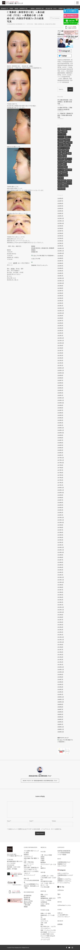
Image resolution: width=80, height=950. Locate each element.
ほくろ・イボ (44, 885)
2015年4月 (60, 537)
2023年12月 (61, 278)
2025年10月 (61, 223)
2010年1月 (60, 694)
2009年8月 (60, 707)
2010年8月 (60, 677)
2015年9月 (60, 525)
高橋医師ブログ (62, 864)
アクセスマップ (28, 856)
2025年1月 (60, 246)
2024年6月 (60, 263)
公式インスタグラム (63, 873)
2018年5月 (60, 445)
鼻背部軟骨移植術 (61, 188)
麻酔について (27, 865)
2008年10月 (61, 732)
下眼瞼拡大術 (67, 139)
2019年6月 (60, 413)
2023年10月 (61, 283)
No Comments (55, 18)
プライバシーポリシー (64, 916)
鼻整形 (54, 24)
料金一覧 (26, 878)
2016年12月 (61, 487)
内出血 (13, 268)
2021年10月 (61, 343)
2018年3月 (60, 450)
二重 (65, 142)
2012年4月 (60, 627)
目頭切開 (64, 156)
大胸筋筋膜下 (64, 153)
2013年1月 (60, 604)
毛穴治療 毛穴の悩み (46, 881)
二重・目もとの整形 (46, 855)
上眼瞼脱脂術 (60, 139)
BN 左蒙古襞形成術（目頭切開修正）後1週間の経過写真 (65, 101)
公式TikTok (61, 890)
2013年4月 (60, 597)
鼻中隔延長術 (27, 895)
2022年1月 (60, 335)
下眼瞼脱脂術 (60, 142)
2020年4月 (60, 388)
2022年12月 (61, 308)
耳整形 (42, 858)
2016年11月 (61, 490)
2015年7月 (60, 530)
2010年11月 (61, 669)
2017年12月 (61, 457)
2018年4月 (60, 447)
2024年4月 (60, 268)
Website (54, 821)
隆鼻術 (59, 172)
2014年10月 (61, 552)
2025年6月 (60, 233)
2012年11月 (61, 609)
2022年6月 (60, 323)
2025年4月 (60, 238)
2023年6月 (60, 293)
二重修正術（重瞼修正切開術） (64, 145)
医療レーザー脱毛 (46, 913)
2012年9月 (60, 614)
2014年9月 (60, 555)
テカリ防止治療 (45, 887)
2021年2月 (60, 363)
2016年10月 (61, 492)
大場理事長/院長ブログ (64, 862)
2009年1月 (60, 724)
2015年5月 (60, 535)
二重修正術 (70, 142)
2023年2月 (60, 303)
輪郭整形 (43, 862)
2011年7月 (60, 649)
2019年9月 (60, 405)
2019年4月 (60, 417)
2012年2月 (60, 632)
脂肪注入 (64, 164)
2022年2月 (60, 333)
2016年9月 (60, 495)
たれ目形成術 (64, 131)
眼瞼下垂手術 (60, 161)
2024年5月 (60, 265)
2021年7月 (60, 350)
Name (9, 821)
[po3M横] (18, 145)
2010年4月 (60, 687)
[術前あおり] (18, 235)
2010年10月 (61, 672)
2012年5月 (60, 624)
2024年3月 (60, 270)
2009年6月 (60, 712)
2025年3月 (60, 241)
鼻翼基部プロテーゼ (67, 183)
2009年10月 (61, 702)
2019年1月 (60, 425)
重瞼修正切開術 (68, 169)
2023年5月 (60, 295)
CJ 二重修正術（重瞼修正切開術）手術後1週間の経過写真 (65, 115)
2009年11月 (61, 699)
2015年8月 (60, 527)
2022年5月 (60, 325)
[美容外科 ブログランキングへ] (32, 263)
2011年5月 (60, 654)
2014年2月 (60, 572)
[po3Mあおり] (18, 211)
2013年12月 (61, 577)
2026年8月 (60, 198)
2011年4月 (60, 657)
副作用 (15, 263)
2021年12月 (61, 338)
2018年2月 (60, 452)
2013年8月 (60, 587)
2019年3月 (60, 420)
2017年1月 (60, 485)
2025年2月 (60, 243)
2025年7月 (60, 231)
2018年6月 (60, 442)
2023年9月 (60, 285)
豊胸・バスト (44, 894)
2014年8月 (60, 557)
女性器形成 (44, 902)
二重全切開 (27, 905)
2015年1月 (60, 545)
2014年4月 (60, 567)
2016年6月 (60, 502)
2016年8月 (60, 497)
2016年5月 (60, 505)
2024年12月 (61, 248)
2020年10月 (61, 373)
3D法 (31, 66)
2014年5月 (60, 565)
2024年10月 (61, 253)
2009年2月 (60, 722)
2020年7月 (60, 380)
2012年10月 (61, 612)
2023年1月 (60, 305)
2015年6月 (60, 532)
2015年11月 (61, 520)
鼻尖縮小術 (60, 183)
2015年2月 (60, 542)
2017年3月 (60, 480)
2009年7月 (60, 709)
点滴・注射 (44, 922)
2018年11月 (61, 430)
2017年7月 (60, 470)
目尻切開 (59, 156)
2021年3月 (60, 360)
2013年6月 (60, 592)
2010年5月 (60, 684)
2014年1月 (60, 575)
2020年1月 (60, 395)
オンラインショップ (29, 875)
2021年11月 (61, 340)
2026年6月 (60, 203)
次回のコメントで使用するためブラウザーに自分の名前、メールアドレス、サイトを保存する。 (35, 829)
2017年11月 (61, 460)
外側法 (59, 153)
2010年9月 (60, 674)
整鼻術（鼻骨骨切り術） (40, 24)
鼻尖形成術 (69, 180)
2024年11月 (61, 251)
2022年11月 (61, 310)
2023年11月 (61, 280)
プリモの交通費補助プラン (31, 884)
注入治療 (43, 919)
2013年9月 (60, 584)
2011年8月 (60, 647)
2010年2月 (60, 692)
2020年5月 (60, 385)
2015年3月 (60, 540)
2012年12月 (61, 607)
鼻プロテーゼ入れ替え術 (63, 175)
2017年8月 (60, 467)
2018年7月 (60, 440)
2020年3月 (60, 390)
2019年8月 (60, 408)
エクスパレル (44, 921)
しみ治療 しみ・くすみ (47, 875)
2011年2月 (60, 662)
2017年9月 (60, 465)
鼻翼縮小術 (34, 252)
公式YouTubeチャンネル (64, 905)
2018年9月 (60, 435)
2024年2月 (60, 273)
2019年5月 (60, 415)
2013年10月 (61, 582)
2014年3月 (60, 570)
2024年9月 (60, 255)
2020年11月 (61, 370)
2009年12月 (61, 697)
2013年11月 (61, 579)
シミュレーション (29, 864)
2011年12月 (61, 637)
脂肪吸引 (59, 164)
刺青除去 (43, 905)
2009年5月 (60, 714)
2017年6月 (60, 472)
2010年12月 (61, 667)
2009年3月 (60, 719)
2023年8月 (60, 288)
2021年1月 (60, 365)
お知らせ (60, 913)
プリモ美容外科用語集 (64, 852)
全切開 (59, 150)
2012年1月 (60, 634)
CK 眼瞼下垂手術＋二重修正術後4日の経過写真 (65, 108)
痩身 (42, 924)
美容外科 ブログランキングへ (39, 265)
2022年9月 (60, 315)
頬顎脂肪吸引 (64, 172)
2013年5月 (60, 594)
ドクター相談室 (62, 854)
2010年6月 (60, 682)
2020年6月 (60, 383)
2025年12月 (61, 218)
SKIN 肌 (43, 872)
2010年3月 (60, 689)
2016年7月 (60, 500)
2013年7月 (60, 589)
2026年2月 (60, 213)
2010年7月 (60, 679)
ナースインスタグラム (64, 882)
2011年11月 (61, 639)
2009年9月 (60, 704)
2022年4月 (60, 328)
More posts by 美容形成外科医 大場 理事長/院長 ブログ (40, 780)
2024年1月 (60, 275)
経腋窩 (66, 161)
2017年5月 (60, 475)
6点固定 (62, 128)
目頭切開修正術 (61, 158)
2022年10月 (61, 313)
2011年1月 (60, 664)
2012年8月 (60, 617)
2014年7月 (60, 560)
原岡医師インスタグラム (64, 881)
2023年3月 (60, 300)
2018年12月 (61, 427)
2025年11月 (61, 221)
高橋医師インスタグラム (64, 879)
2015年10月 (61, 522)
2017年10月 (61, 462)
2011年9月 (60, 644)
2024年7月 (60, 260)
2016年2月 (60, 512)
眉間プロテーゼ (68, 158)
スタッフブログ (62, 866)
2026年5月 (60, 206)
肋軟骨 (69, 161)
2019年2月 (60, 422)
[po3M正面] (18, 64)
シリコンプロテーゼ (62, 134)
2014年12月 (61, 547)
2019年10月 (61, 403)
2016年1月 (60, 515)
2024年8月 (60, 258)
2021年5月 (60, 355)
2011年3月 (60, 659)
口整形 (42, 860)
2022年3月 (60, 330)
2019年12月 (61, 398)
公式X (59, 897)
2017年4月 (60, 477)
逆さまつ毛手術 (61, 169)
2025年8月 (60, 228)
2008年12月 (61, 727)
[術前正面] (18, 102)
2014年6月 (60, 562)
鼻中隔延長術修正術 (62, 180)
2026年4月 (60, 208)
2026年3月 (60, 211)
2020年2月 (60, 393)
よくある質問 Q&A (63, 914)
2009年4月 (60, 717)
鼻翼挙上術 (60, 186)
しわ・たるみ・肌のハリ (47, 883)
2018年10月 (61, 432)
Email (31, 821)
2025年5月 (60, 236)
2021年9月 (60, 345)
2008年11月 (61, 729)
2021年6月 (60, 353)
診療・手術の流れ (29, 862)
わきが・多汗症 (45, 904)
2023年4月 (60, 298)
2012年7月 (60, 619)
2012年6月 (60, 622)
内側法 (63, 150)
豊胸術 (26, 906)
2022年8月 (60, 318)
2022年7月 (60, 320)
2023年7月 (60, 290)
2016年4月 (60, 507)
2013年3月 (60, 599)
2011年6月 (60, 652)
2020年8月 (60, 378)
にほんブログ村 (35, 258)
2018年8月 (60, 437)
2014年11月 (61, 550)
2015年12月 (61, 517)
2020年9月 (60, 375)
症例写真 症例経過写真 (64, 850)
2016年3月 (60, 510)
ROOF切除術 (68, 128)
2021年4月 (60, 358)
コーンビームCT (45, 939)
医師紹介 (26, 854)
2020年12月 (61, 368)
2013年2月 (60, 602)
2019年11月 (61, 400)
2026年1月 (60, 216)
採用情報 (60, 924)
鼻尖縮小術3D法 (48, 24)
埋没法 (67, 150)
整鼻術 (33, 246)
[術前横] (18, 184)
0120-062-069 (10, 865)
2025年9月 (60, 226)
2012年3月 (60, 629)
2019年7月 (60, 410)
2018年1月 (60, 455)
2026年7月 (60, 201)
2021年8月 (60, 348)
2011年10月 (61, 642)
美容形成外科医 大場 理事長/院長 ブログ (16, 24)
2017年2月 (60, 482)
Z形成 (59, 131)
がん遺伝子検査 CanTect (47, 934)
